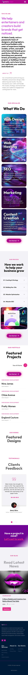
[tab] (14, 280)
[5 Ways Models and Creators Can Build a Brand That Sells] (14, 582)
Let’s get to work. (14, 539)
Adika (3, 604)
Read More (7, 609)
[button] (25, 1)
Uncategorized (6, 595)
